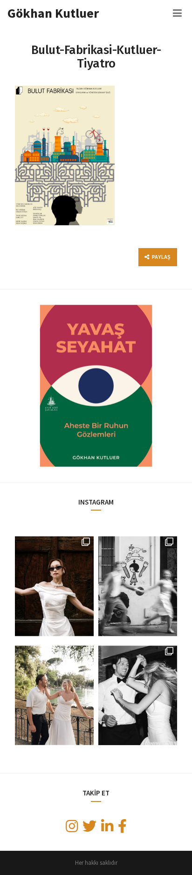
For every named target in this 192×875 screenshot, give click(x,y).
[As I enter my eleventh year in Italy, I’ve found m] (54, 695)
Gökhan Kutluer (53, 13)
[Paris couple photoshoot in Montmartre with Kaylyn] (137, 586)
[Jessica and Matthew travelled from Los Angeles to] (137, 695)
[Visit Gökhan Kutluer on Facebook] (122, 828)
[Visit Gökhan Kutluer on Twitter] (89, 828)
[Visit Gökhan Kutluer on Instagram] (72, 828)
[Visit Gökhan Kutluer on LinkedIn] (107, 828)
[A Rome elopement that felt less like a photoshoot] (54, 586)
